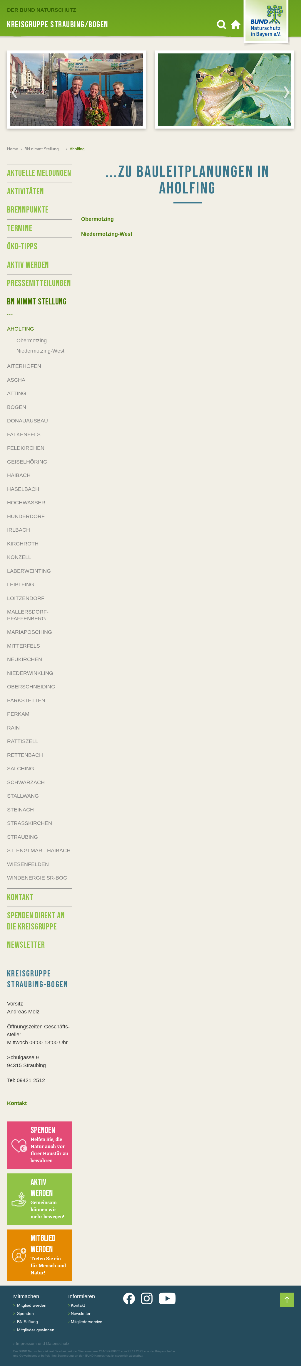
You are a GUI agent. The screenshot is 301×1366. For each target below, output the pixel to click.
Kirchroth (23, 544)
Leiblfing (20, 584)
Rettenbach (25, 755)
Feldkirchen (25, 448)
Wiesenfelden (28, 864)
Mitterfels (23, 646)
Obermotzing (97, 219)
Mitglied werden (31, 1305)
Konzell (19, 557)
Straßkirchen (29, 823)
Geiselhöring (27, 462)
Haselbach (23, 489)
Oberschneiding (31, 687)
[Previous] (14, 92)
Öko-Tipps (22, 246)
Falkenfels (24, 434)
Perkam (18, 714)
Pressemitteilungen (39, 283)
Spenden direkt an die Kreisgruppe (36, 921)
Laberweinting (29, 571)
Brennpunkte (28, 210)
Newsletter (26, 945)
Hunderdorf (26, 516)
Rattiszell (22, 741)
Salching (20, 769)
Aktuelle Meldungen (39, 173)
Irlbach (18, 530)
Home (12, 148)
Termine (19, 228)
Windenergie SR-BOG (37, 878)
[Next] (287, 92)
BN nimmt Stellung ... (43, 148)
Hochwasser (26, 503)
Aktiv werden (28, 265)
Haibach (19, 475)
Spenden (25, 1313)
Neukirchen (24, 659)
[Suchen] (222, 25)
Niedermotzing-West (106, 234)
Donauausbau (27, 421)
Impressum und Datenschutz (41, 1343)
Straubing (22, 837)
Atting (16, 393)
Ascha (16, 380)
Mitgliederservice (86, 1321)
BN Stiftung (27, 1321)
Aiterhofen (24, 366)
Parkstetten (26, 700)
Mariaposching (29, 632)
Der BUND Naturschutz (41, 10)
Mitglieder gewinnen (35, 1330)
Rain (13, 728)
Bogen (16, 407)
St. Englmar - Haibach (39, 850)
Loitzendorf (25, 598)
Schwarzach (26, 782)
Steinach (20, 810)
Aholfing (20, 329)
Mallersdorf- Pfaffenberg (28, 615)
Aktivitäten (25, 191)
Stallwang (23, 796)
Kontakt (20, 897)
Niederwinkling (30, 673)
